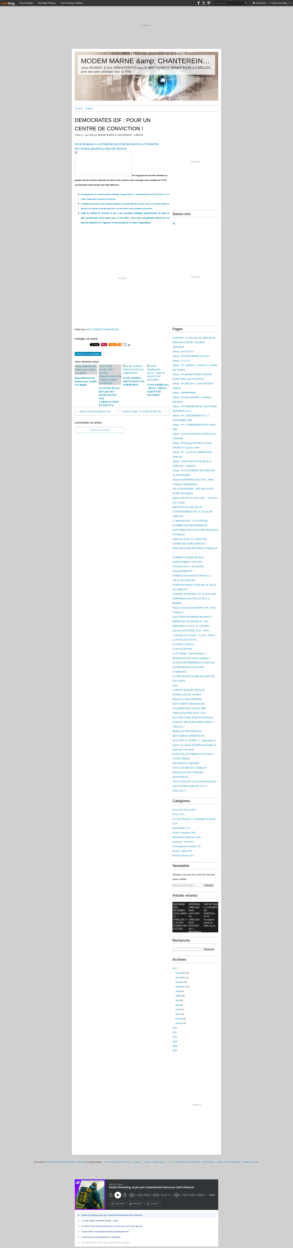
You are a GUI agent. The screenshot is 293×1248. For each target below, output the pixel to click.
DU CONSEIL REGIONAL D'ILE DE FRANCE (101, 148)
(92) (186, 846)
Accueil (78, 108)
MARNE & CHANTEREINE (187, 699)
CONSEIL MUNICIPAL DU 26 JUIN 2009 (194, 593)
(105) (186, 837)
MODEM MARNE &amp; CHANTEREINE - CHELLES (146, 61)
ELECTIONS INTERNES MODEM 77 (192, 616)
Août (177, 991)
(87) (183, 855)
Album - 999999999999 (184, 392)
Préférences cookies (251, 1162)
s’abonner (119, 1204)
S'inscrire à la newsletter (88, 354)
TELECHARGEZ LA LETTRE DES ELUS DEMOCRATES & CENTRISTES (117, 144)
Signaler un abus (159, 1162)
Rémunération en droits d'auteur (188, 1162)
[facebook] (199, 3)
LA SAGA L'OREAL (183, 644)
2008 (174, 1045)
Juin (177, 1000)
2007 (174, 1050)
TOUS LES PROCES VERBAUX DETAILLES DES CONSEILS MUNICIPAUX (189, 772)
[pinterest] (209, 3)
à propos (154, 1204)
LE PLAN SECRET (182, 648)
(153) (178, 814)
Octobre (179, 981)
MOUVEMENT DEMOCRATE (103, 329)
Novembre (180, 977)
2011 (174, 1032)
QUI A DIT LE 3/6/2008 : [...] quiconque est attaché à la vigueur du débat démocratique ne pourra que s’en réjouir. (194, 745)
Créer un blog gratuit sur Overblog (117, 1162)
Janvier (178, 1023)
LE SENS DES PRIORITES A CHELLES (193, 662)
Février (178, 1018)
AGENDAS (178, 346)
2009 (174, 1041)
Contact (89, 108)
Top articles (137, 1162)
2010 (174, 1036)
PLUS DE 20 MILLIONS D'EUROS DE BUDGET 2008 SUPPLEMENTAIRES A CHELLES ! (193, 722)
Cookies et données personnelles (229, 1162)
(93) (183, 841)
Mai (177, 1004)
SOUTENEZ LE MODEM (185, 763)
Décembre (180, 972)
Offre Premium (208, 1162)
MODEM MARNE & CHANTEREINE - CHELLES (65, 1162)
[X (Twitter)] (204, 3)
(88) (182, 850)
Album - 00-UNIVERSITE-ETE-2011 (191, 356)
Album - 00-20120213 (183, 351)
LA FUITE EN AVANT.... (185, 639)
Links (175, 685)
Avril (177, 1009)
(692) (184, 809)
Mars (177, 1013)
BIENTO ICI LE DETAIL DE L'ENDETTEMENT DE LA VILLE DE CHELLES (192, 511)
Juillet (178, 995)
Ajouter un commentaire (100, 430)
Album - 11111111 (181, 360)
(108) (184, 832)
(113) (181, 827)
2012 (174, 1027)
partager (137, 1204)
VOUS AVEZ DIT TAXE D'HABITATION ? (195, 781)
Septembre (180, 986)
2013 (174, 968)
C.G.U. (171, 1162)
